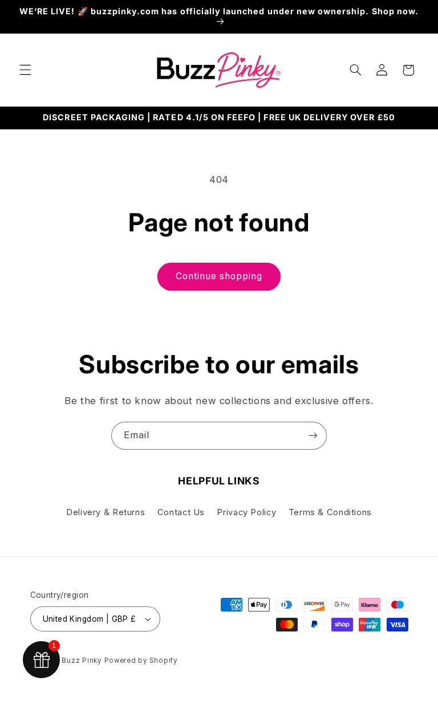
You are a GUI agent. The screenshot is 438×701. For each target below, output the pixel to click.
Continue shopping (219, 276)
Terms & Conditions (330, 512)
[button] (25, 70)
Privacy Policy (246, 512)
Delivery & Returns (105, 512)
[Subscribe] (313, 436)
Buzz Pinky (81, 661)
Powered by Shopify (140, 661)
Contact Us (181, 512)
